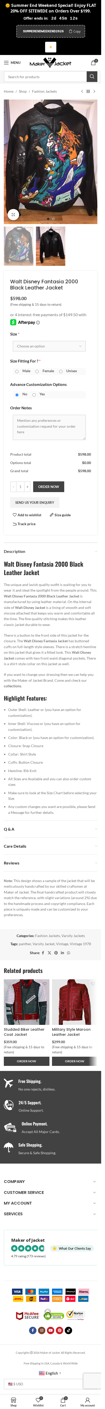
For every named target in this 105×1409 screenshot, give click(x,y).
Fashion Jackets (44, 91)
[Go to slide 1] (48, 219)
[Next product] (94, 91)
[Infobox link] (52, 1106)
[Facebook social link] (43, 953)
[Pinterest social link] (56, 953)
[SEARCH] (92, 76)
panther (25, 944)
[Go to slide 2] (53, 219)
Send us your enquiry (34, 502)
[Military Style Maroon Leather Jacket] (75, 1002)
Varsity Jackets (73, 935)
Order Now (48, 487)
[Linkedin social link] (62, 953)
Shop (23, 91)
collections (12, 686)
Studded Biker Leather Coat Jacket (24, 1032)
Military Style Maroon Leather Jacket (71, 1032)
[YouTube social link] (50, 1330)
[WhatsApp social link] (68, 953)
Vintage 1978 (80, 944)
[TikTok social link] (68, 1330)
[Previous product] (82, 91)
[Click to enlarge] (13, 214)
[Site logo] (50, 62)
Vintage (62, 944)
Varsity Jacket (44, 944)
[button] (9, 162)
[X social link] (49, 953)
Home (9, 91)
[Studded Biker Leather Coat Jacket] (26, 1002)
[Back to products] (88, 91)
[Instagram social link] (41, 1330)
